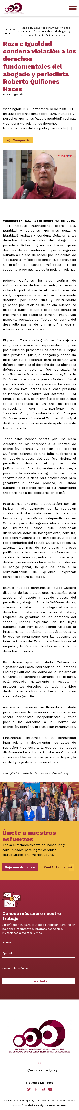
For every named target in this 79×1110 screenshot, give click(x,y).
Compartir (21, 140)
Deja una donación (20, 867)
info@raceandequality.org (39, 1070)
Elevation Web (57, 1105)
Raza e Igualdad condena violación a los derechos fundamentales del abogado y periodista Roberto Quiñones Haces (45, 31)
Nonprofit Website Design (28, 1105)
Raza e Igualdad (14, 94)
